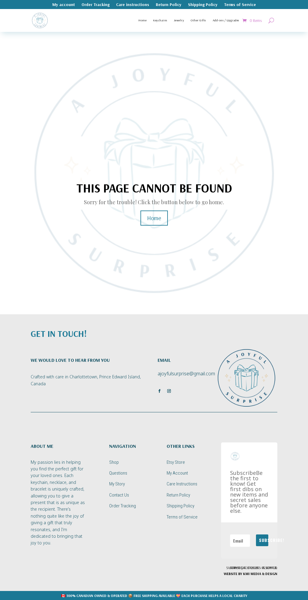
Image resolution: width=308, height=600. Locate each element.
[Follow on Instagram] (169, 391)
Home (142, 20)
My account (63, 4)
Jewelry (179, 20)
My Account (177, 473)
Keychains (160, 20)
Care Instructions (182, 484)
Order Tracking (95, 4)
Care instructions (132, 4)
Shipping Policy (202, 4)
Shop (114, 462)
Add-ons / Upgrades (226, 20)
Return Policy (168, 4)
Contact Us (119, 495)
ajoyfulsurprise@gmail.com (186, 373)
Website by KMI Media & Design (250, 573)
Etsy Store (176, 462)
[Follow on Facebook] (159, 391)
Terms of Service (240, 4)
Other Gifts (198, 20)
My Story (117, 484)
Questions (118, 473)
